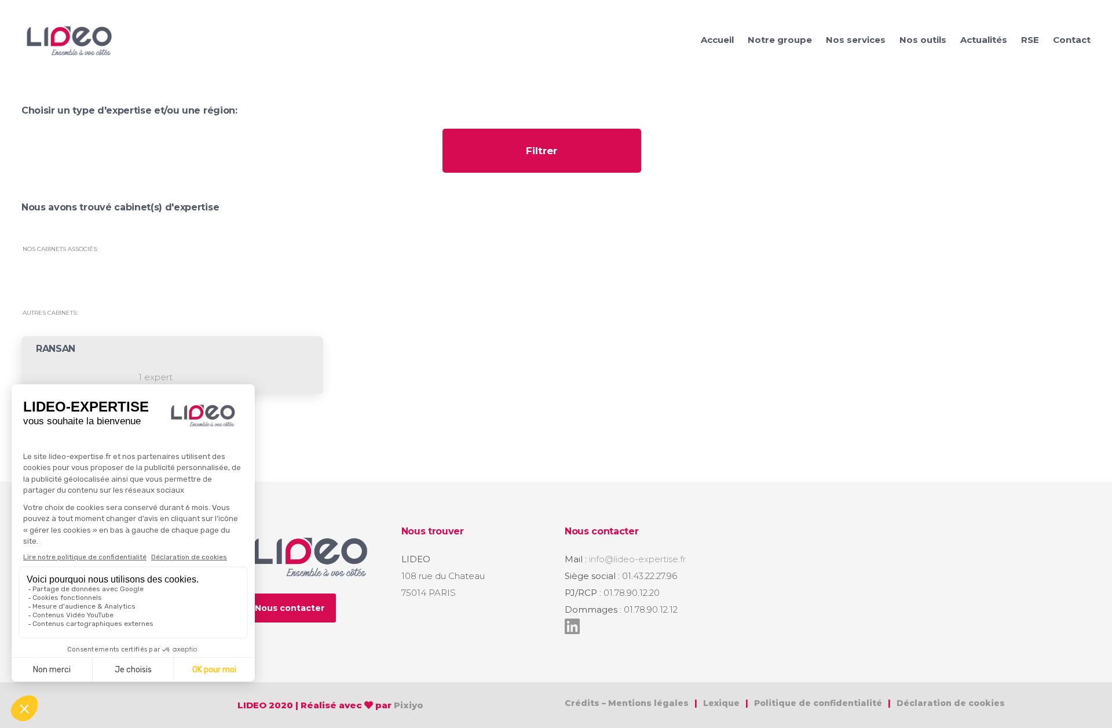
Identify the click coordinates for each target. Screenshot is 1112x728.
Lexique (721, 703)
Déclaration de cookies (951, 703)
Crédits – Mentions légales (627, 703)
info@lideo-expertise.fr (637, 559)
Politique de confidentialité (819, 703)
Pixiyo (408, 705)
